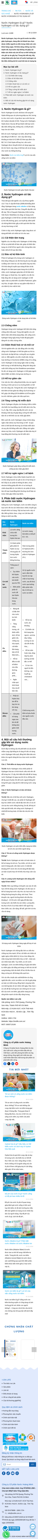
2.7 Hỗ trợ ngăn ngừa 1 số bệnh (17, 92)
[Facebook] (5, 1063)
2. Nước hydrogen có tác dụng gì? (16, 73)
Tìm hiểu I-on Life (9, 1383)
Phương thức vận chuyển (12, 1414)
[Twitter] (8, 1063)
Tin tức (18, 11)
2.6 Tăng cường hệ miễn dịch (16, 89)
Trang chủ (6, 11)
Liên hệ (5, 1390)
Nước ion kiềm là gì (16, 155)
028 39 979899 (10, 1510)
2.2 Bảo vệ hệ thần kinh (14, 78)
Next (34, 1349)
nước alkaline (21, 206)
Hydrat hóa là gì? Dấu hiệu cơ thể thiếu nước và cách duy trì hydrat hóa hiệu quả (18, 1146)
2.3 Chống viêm (11, 81)
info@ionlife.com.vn (14, 1513)
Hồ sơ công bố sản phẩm (12, 1397)
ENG (36, 2)
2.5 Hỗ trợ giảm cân (12, 87)
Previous (3, 1349)
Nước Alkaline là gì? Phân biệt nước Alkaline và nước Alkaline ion (18, 1242)
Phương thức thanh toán (11, 1421)
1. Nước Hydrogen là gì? (13, 70)
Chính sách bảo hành (10, 1424)
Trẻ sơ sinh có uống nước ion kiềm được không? (18, 1095)
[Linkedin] (12, 1063)
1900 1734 (20, 1510)
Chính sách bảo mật (10, 1417)
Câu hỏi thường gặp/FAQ (12, 1400)
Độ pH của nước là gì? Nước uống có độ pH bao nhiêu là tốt (18, 1195)
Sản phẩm (6, 1387)
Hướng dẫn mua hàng (10, 1411)
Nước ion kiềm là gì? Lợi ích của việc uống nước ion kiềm (17, 1292)
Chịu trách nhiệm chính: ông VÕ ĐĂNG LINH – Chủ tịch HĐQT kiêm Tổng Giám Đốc (19, 1489)
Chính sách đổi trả (9, 1428)
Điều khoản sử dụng (10, 1394)
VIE (31, 2)
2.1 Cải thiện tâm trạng (13, 76)
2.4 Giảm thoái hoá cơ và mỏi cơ (17, 84)
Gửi (32, 1464)
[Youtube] (16, 1063)
